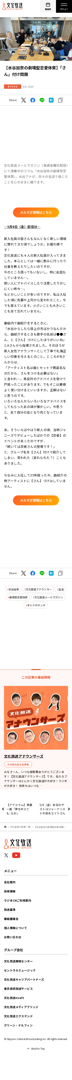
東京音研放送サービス (18, 989)
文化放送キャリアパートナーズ (24, 979)
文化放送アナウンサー (39, 589)
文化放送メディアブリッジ (21, 1007)
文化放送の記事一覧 (20, 826)
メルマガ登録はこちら (36, 212)
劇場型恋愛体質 (18, 597)
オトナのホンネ (36, 605)
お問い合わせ (12, 937)
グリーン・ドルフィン (18, 1025)
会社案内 (10, 882)
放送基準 (10, 910)
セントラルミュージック (20, 970)
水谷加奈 (14, 589)
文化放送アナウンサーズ (23, 756)
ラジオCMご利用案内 (17, 900)
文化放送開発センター (18, 961)
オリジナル (13, 86)
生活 (61, 589)
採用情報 (10, 891)
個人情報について (15, 928)
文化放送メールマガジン (48, 597)
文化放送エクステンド (18, 1016)
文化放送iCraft (14, 998)
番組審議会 (11, 919)
